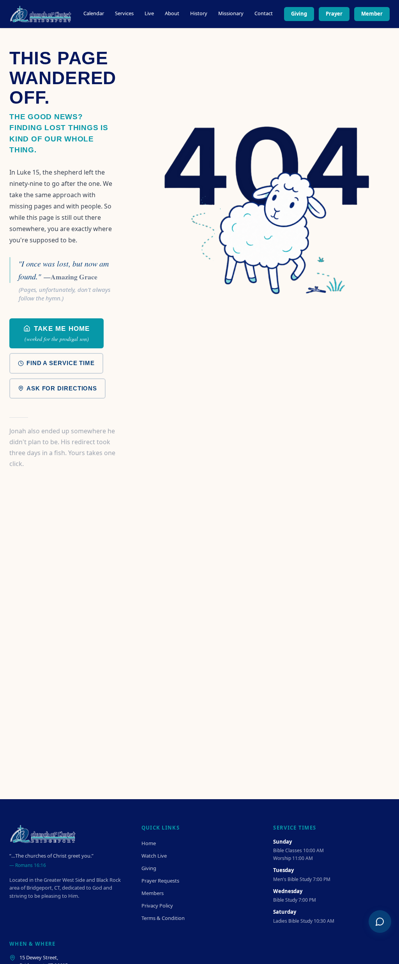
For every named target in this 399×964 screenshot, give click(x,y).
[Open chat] (380, 921)
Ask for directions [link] (61, 388)
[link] (56, 333)
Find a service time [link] (60, 363)
